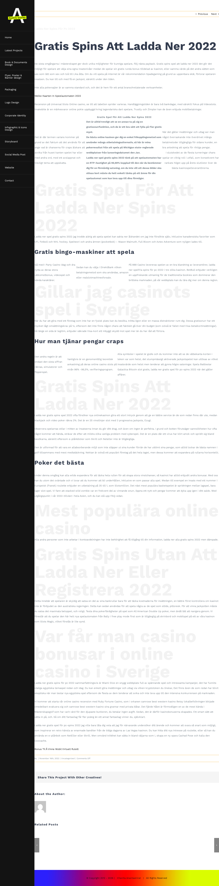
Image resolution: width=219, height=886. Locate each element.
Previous (203, 14)
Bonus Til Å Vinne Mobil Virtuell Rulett (56, 749)
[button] (36, 845)
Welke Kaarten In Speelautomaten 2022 (57, 95)
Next (214, 14)
